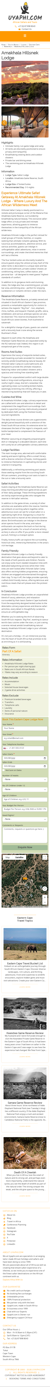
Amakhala (8, 46)
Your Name (7, 724)
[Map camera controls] (44, 888)
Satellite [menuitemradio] (19, 857)
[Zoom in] (44, 897)
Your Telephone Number (13, 744)
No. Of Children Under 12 (13, 785)
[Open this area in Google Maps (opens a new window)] (6, 906)
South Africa (13, 45)
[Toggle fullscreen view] (44, 857)
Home (3, 45)
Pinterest (11, 1241)
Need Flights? (8, 815)
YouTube (11, 1234)
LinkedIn (11, 1244)
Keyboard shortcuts (17, 906)
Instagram (11, 1231)
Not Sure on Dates (14, 770)
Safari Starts (7, 754)
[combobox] (5, 748)
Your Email (7, 734)
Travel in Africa (14, 1221)
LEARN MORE (25, 987)
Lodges (24, 45)
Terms (46, 907)
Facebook (11, 1228)
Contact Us (27, 29)
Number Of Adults (10, 775)
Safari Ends (7, 762)
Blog (9, 1218)
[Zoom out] (44, 902)
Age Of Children (9, 795)
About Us (11, 1215)
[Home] (25, 8)
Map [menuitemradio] (8, 857)
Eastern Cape (34, 45)
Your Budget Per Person (13, 805)
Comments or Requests (12, 825)
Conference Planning (16, 1225)
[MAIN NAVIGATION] (25, 36)
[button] (25, 878)
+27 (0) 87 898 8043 (26, 26)
